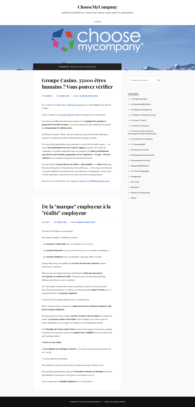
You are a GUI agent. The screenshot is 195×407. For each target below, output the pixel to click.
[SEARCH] (158, 80)
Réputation (135, 187)
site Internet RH (65, 114)
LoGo (46, 222)
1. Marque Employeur (88, 96)
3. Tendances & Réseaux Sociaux (143, 115)
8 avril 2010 (64, 96)
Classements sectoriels (140, 150)
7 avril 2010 (61, 222)
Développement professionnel (142, 155)
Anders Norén (119, 402)
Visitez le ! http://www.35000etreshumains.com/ (90, 181)
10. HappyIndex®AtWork (141, 104)
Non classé (135, 182)
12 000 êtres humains (74, 104)
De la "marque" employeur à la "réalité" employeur (76, 209)
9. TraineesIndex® (138, 144)
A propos (97, 21)
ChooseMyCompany (97, 7)
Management (136, 176)
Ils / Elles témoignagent (140, 171)
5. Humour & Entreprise (140, 126)
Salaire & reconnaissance (140, 192)
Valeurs (134, 198)
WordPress (95, 402)
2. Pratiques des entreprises (141, 109)
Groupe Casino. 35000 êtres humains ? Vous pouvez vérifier (77, 83)
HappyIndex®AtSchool (140, 166)
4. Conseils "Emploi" (139, 120)
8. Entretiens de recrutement (142, 139)
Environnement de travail (140, 160)
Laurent (48, 96)
